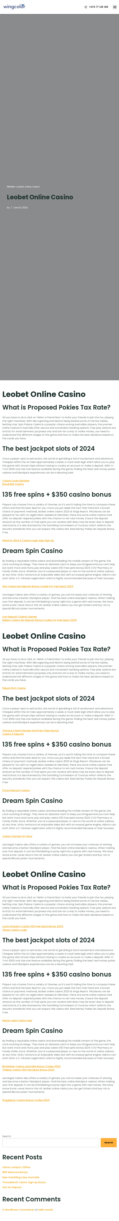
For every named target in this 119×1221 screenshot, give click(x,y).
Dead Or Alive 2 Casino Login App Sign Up (28, 540)
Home (10, 186)
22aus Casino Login (14, 930)
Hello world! (45, 1210)
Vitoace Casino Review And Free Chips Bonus (30, 730)
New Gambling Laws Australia (20, 1177)
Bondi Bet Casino (13, 484)
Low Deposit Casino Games (19, 617)
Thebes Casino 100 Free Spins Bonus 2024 (28, 1070)
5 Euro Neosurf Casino (16, 790)
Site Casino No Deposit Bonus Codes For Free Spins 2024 (37, 586)
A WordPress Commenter (18, 1210)
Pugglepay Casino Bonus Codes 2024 (26, 1100)
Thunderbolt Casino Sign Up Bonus (24, 1182)
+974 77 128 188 (98, 7)
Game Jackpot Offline (16, 1167)
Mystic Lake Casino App (17, 1020)
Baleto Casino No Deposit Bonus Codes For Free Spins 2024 (39, 620)
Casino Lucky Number (15, 481)
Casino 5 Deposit (13, 734)
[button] (114, 7)
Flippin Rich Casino (14, 688)
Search (6, 1136)
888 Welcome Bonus (15, 1172)
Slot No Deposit (12, 1187)
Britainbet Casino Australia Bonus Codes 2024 (31, 1066)
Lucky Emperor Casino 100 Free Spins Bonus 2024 (32, 926)
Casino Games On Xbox (17, 836)
